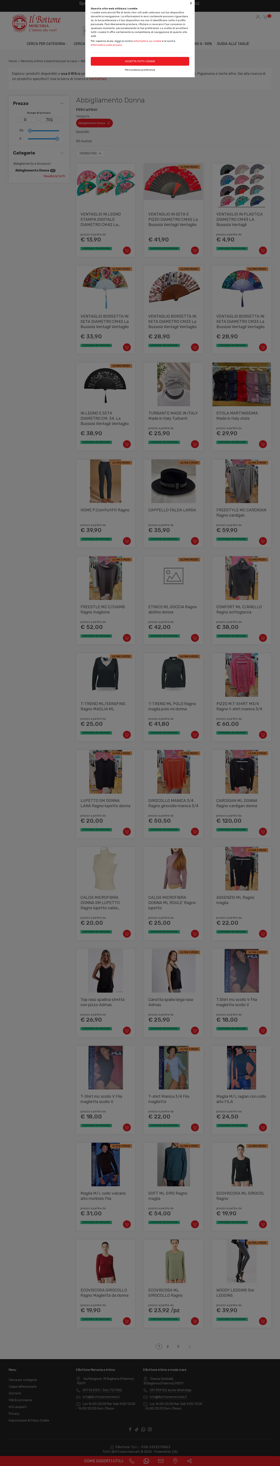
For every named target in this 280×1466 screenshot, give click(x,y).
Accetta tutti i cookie (140, 61)
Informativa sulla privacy (106, 44)
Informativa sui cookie (147, 41)
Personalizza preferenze (140, 69)
